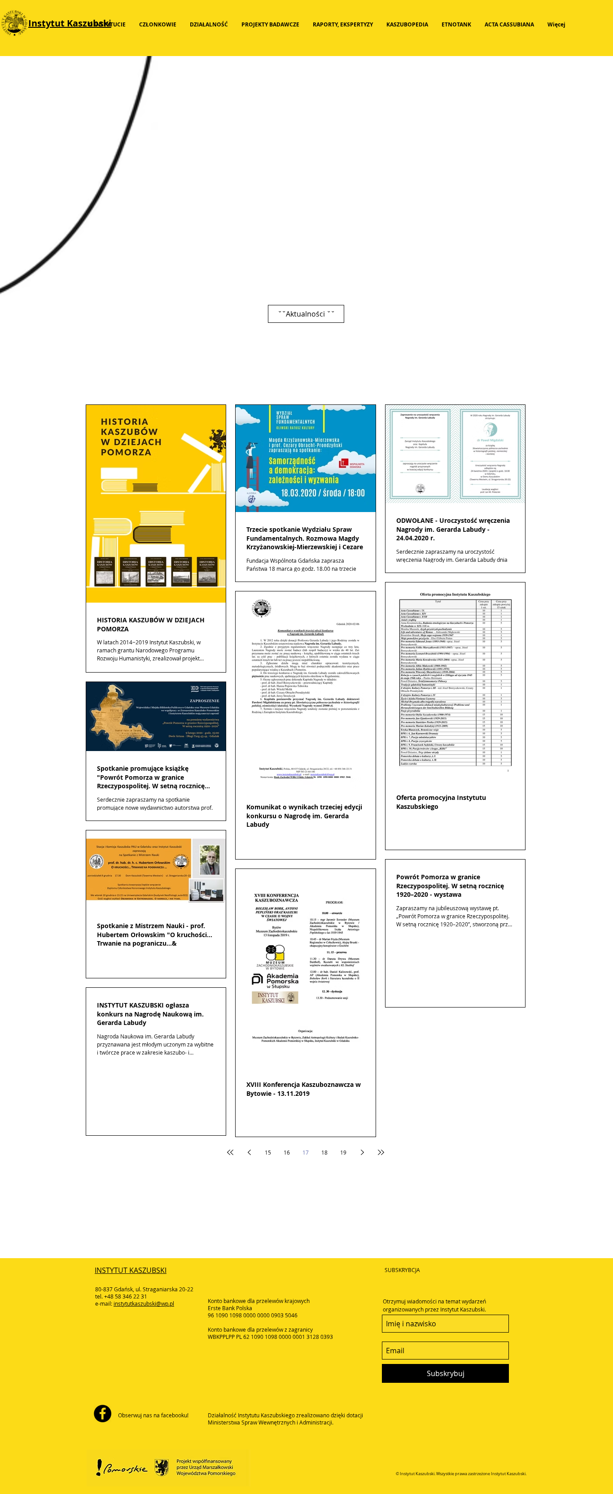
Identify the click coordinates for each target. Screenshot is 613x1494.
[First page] (230, 1152)
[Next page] (362, 1152)
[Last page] (381, 1152)
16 (287, 1152)
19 (343, 1152)
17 (305, 1152)
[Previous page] (249, 1152)
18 (324, 1152)
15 (268, 1152)
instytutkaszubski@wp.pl (144, 1303)
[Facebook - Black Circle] (102, 1413)
